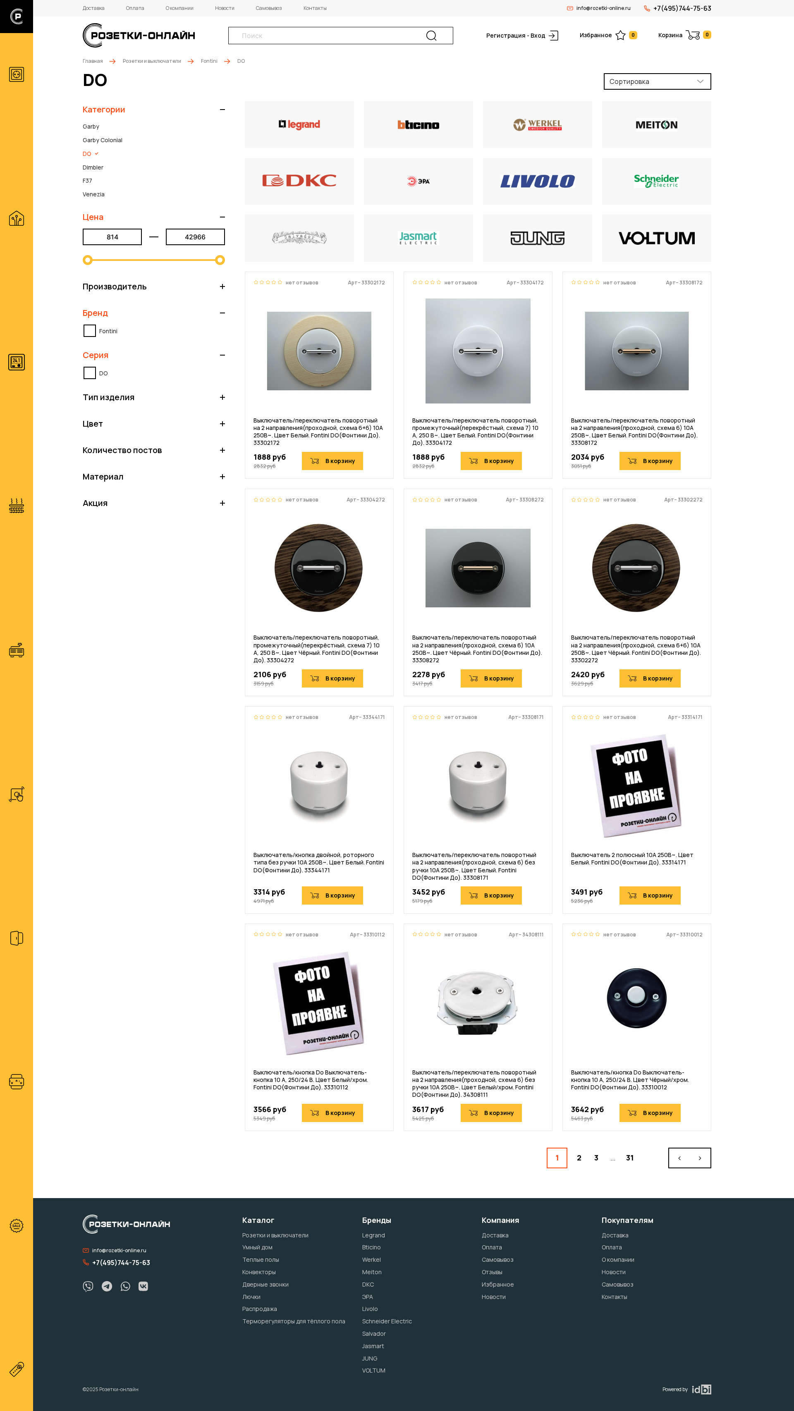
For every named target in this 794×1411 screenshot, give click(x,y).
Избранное (607, 35)
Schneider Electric (387, 1321)
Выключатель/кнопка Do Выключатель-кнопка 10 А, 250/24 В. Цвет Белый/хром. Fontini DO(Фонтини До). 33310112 (311, 1080)
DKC (368, 1284)
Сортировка (629, 81)
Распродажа (259, 1309)
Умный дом (257, 1247)
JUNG (369, 1358)
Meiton (372, 1272)
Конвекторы (259, 1272)
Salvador (374, 1333)
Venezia (94, 194)
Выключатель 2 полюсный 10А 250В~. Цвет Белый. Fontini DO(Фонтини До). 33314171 (632, 858)
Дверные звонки (265, 1284)
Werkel (371, 1259)
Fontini (209, 60)
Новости (224, 8)
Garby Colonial (102, 140)
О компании (180, 8)
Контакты (315, 8)
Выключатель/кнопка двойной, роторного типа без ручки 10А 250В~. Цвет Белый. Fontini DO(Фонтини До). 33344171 (319, 862)
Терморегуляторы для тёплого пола (293, 1321)
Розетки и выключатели (152, 60)
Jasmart (373, 1346)
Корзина (683, 35)
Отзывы (492, 1272)
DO (87, 154)
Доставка (94, 8)
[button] (154, 109)
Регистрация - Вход (515, 35)
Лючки (251, 1297)
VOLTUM (373, 1370)
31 (630, 1158)
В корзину (340, 461)
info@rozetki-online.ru (603, 8)
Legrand (373, 1235)
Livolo (370, 1309)
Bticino (371, 1247)
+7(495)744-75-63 (682, 8)
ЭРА (367, 1297)
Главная (93, 60)
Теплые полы (260, 1259)
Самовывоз (269, 8)
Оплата (135, 8)
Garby (91, 126)
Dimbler (93, 167)
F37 (87, 180)
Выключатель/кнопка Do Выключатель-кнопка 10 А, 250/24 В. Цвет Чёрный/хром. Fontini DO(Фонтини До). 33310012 (630, 1080)
